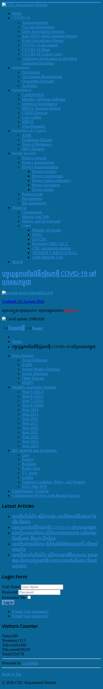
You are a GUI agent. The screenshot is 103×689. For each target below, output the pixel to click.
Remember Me (14, 597)
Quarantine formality (38, 81)
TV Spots (29, 473)
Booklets (29, 464)
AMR (26, 135)
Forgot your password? (30, 616)
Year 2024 (30, 446)
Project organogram (47, 176)
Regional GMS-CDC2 (50, 244)
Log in (8, 602)
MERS (27, 382)
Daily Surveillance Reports (43, 31)
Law (25, 455)
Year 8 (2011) (33, 396)
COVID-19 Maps (36, 49)
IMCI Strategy (33, 149)
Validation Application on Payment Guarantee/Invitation (49, 60)
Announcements (35, 22)
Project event (32, 194)
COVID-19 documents (40, 45)
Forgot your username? (30, 611)
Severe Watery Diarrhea (41, 369)
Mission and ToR (35, 216)
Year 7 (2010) (33, 401)
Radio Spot (31, 468)
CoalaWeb (30, 663)
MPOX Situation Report (41, 108)
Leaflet (27, 477)
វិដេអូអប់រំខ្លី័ (16, 328)
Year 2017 (30, 423)
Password (10, 592)
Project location (44, 171)
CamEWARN (33, 95)
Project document (46, 185)
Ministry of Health (46, 230)
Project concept (34, 158)
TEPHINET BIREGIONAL (55, 253)
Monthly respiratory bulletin (34, 387)
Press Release (23, 355)
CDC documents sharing (51, 248)
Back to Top (12, 674)
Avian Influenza (34, 360)
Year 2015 (30, 414)
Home (17, 341)
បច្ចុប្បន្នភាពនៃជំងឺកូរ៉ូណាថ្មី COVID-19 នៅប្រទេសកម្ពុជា (54, 527)
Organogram (32, 212)
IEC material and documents (34, 450)
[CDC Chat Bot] (27, 293)
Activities (29, 86)
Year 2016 (30, 419)
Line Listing (31, 117)
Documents (31, 72)
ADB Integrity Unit (47, 257)
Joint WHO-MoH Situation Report (49, 36)
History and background (41, 221)
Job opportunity (34, 203)
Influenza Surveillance (39, 104)
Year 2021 (30, 432)
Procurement (32, 198)
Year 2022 (30, 437)
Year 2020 (30, 428)
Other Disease (33, 378)
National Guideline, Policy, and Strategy (54, 482)
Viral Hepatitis (33, 126)
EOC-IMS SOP (34, 486)
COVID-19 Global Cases (42, 54)
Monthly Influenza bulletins (44, 99)
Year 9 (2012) (33, 392)
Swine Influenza (35, 373)
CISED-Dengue (35, 113)
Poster (37, 328)
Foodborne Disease (37, 140)
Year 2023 (30, 441)
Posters (27, 459)
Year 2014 (30, 410)
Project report (42, 189)
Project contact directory (51, 180)
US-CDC (39, 239)
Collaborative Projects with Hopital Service (46, 495)
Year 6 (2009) (33, 405)
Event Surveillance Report (43, 40)
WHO (37, 235)
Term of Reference (37, 144)
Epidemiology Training (30, 491)
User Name (11, 587)
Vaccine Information (38, 27)
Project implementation (40, 167)
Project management (38, 162)
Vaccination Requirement (42, 76)
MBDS (28, 122)
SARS (27, 364)
